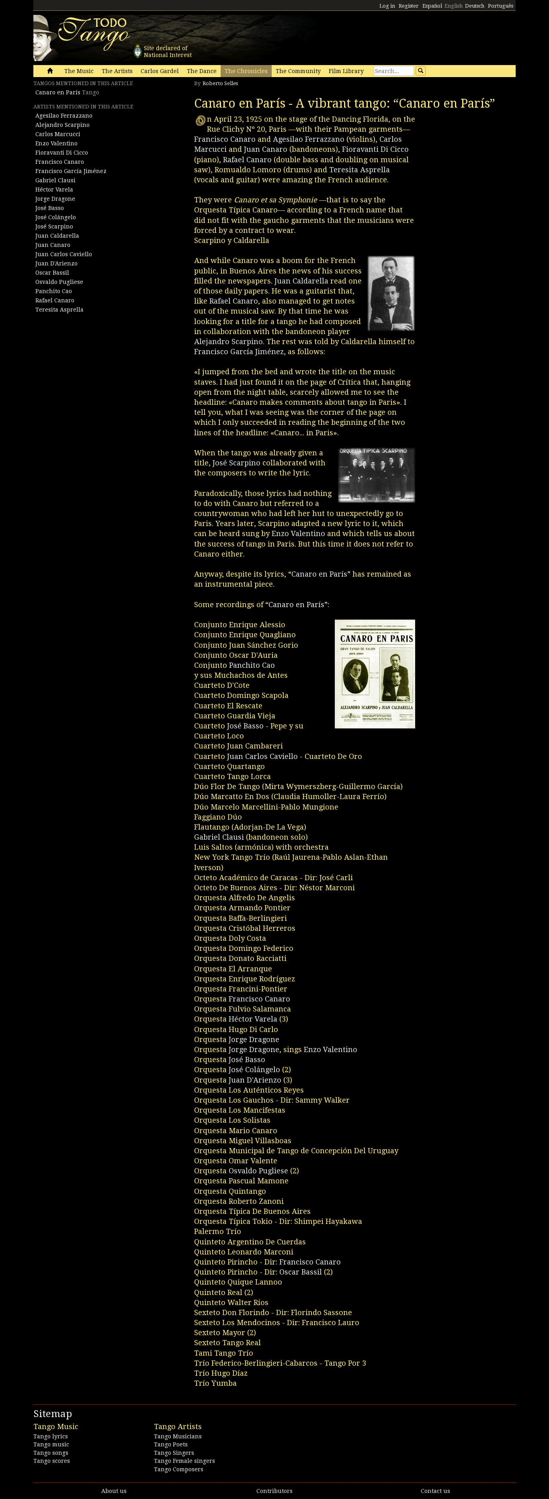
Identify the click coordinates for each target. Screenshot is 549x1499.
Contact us (435, 1491)
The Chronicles (246, 71)
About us (114, 1491)
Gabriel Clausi (55, 180)
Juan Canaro (52, 245)
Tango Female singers (184, 1461)
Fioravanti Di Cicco (61, 152)
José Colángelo (55, 217)
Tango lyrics (50, 1436)
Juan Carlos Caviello (63, 254)
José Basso (49, 208)
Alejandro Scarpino (62, 125)
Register (409, 6)
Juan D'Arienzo (56, 263)
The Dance (202, 71)
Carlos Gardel (160, 71)
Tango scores (51, 1461)
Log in (387, 6)
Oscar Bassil (52, 272)
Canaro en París (57, 92)
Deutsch (474, 6)
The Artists (117, 71)
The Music (79, 71)
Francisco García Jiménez (71, 171)
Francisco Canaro (59, 162)
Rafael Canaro (54, 300)
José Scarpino (54, 226)
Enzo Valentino (56, 143)
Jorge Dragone (55, 199)
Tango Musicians (178, 1436)
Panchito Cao (53, 291)
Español (432, 6)
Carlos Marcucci (57, 134)
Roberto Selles (220, 83)
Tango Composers (178, 1469)
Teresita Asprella (59, 309)
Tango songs (50, 1453)
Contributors (274, 1491)
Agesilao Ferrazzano (63, 115)
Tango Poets (171, 1444)
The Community (298, 71)
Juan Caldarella (57, 235)
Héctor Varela (54, 189)
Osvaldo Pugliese (59, 282)
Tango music (51, 1444)
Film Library (346, 71)
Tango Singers (174, 1453)
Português (500, 6)
